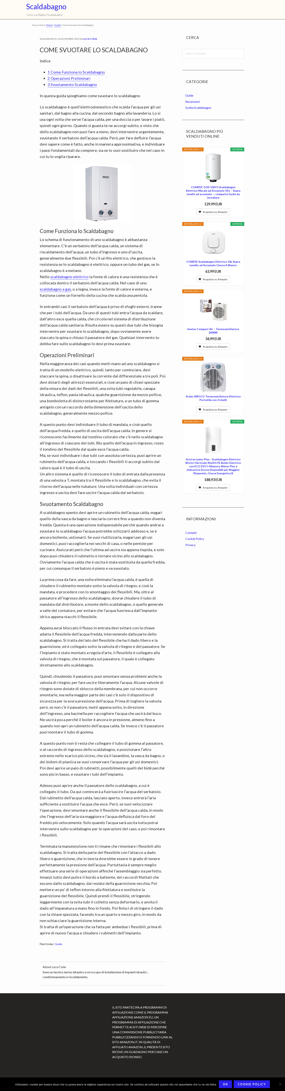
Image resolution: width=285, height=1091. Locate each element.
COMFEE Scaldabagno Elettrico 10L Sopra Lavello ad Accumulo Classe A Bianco (213, 263)
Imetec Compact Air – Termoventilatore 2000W (213, 330)
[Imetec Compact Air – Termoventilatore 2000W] (213, 309)
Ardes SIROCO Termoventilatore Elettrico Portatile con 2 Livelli (213, 398)
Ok (225, 1084)
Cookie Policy (194, 538)
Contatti (191, 532)
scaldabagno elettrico (69, 276)
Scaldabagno (46, 6)
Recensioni (192, 101)
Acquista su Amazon (215, 212)
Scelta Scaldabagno (198, 107)
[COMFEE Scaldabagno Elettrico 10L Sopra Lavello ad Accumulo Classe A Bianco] (213, 242)
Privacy (190, 545)
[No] (280, 1084)
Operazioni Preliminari (69, 78)
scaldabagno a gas (55, 289)
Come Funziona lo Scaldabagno (76, 72)
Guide (58, 944)
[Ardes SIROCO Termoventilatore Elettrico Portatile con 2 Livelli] (213, 377)
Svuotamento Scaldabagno (72, 84)
